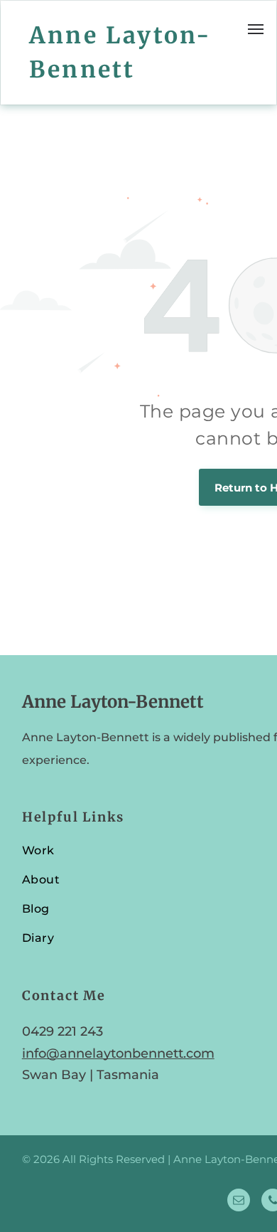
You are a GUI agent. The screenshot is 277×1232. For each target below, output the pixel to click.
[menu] (255, 29)
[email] (238, 1202)
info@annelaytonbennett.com (118, 1053)
